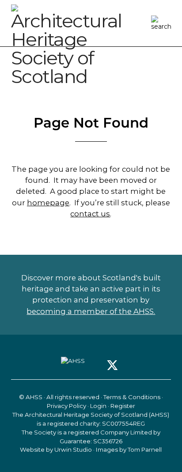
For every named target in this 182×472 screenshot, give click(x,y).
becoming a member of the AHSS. (91, 311)
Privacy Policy (66, 405)
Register (122, 405)
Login (98, 405)
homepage (48, 202)
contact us (90, 213)
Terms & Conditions (131, 396)
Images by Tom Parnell (129, 449)
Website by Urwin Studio (56, 449)
